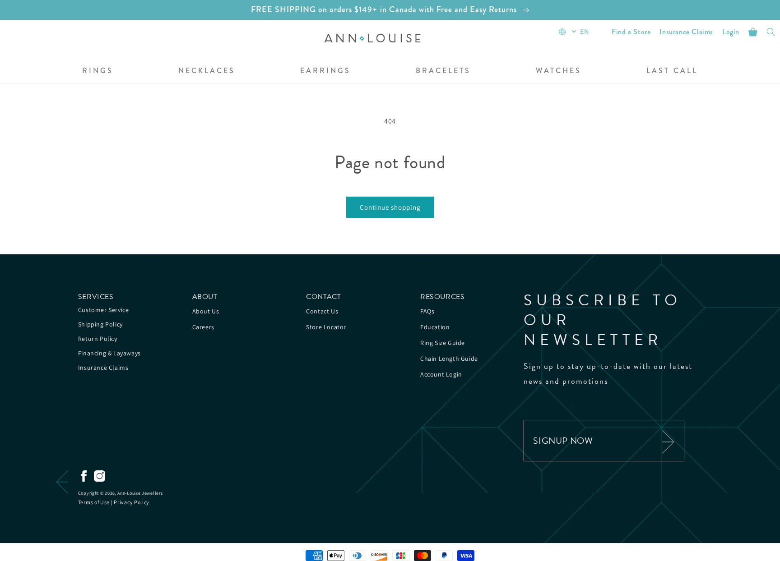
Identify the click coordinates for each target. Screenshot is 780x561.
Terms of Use (94, 502)
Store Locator (326, 327)
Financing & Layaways (109, 353)
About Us (205, 311)
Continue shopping (390, 207)
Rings (97, 71)
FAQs (427, 311)
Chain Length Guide (449, 358)
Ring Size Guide (442, 343)
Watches (558, 71)
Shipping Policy (100, 324)
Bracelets (443, 71)
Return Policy (97, 339)
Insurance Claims (103, 367)
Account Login (441, 374)
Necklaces (206, 71)
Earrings (325, 71)
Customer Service (103, 310)
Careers (203, 327)
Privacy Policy (131, 502)
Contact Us (322, 311)
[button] (98, 71)
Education (435, 327)
